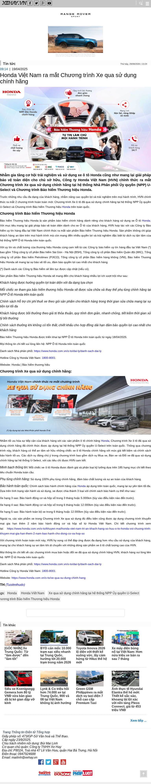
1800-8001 (48, 357)
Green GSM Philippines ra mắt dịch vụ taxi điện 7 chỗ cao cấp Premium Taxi (89, 696)
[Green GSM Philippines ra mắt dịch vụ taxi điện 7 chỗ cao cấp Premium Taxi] (91, 679)
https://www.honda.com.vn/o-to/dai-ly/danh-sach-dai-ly (67, 350)
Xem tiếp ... (138, 720)
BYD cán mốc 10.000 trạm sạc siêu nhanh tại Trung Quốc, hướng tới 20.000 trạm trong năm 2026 (55, 655)
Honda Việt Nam (32, 593)
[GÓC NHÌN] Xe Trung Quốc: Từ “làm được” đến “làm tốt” (17, 653)
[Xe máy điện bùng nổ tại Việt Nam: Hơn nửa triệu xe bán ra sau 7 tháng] (127, 638)
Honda (66, 206)
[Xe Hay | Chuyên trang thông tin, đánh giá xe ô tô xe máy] (13, 4)
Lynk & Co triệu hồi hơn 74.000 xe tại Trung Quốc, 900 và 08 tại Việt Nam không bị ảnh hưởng (55, 696)
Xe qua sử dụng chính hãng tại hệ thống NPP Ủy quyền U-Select (94, 593)
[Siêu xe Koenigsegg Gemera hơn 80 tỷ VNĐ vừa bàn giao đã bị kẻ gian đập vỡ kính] (20, 679)
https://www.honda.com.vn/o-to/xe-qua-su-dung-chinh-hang (49, 577)
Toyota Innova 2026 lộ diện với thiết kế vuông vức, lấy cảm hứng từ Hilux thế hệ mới (91, 655)
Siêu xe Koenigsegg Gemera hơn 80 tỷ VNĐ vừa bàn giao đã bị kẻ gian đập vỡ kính (20, 696)
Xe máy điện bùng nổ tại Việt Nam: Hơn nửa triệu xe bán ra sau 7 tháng (127, 653)
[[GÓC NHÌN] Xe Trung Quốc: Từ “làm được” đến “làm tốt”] (20, 638)
